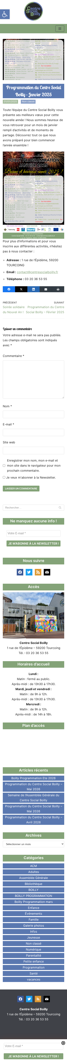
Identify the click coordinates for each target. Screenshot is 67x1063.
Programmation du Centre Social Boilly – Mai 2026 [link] (33, 786)
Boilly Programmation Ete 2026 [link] (33, 778)
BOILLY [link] (33, 890)
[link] (5, 14)
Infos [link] (33, 931)
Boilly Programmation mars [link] (34, 902)
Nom (7, 406)
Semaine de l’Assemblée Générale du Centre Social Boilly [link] (33, 797)
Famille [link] (34, 919)
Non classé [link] (28, 101)
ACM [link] (33, 866)
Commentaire (13, 356)
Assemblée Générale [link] (33, 878)
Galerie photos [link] (33, 925)
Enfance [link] (33, 908)
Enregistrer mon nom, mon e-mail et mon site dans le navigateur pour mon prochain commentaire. (33, 465)
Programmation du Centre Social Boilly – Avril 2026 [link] (33, 819)
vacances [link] (33, 979)
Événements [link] (33, 913)
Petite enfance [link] (33, 961)
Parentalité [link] (33, 955)
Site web (9, 442)
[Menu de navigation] (59, 28)
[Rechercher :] (33, 508)
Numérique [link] (33, 949)
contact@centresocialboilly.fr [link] (37, 272)
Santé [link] (34, 973)
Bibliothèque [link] (33, 884)
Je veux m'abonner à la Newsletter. (30, 477)
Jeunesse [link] (33, 937)
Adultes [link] (33, 872)
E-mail (8, 424)
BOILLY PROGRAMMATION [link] (33, 896)
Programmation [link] (33, 967)
